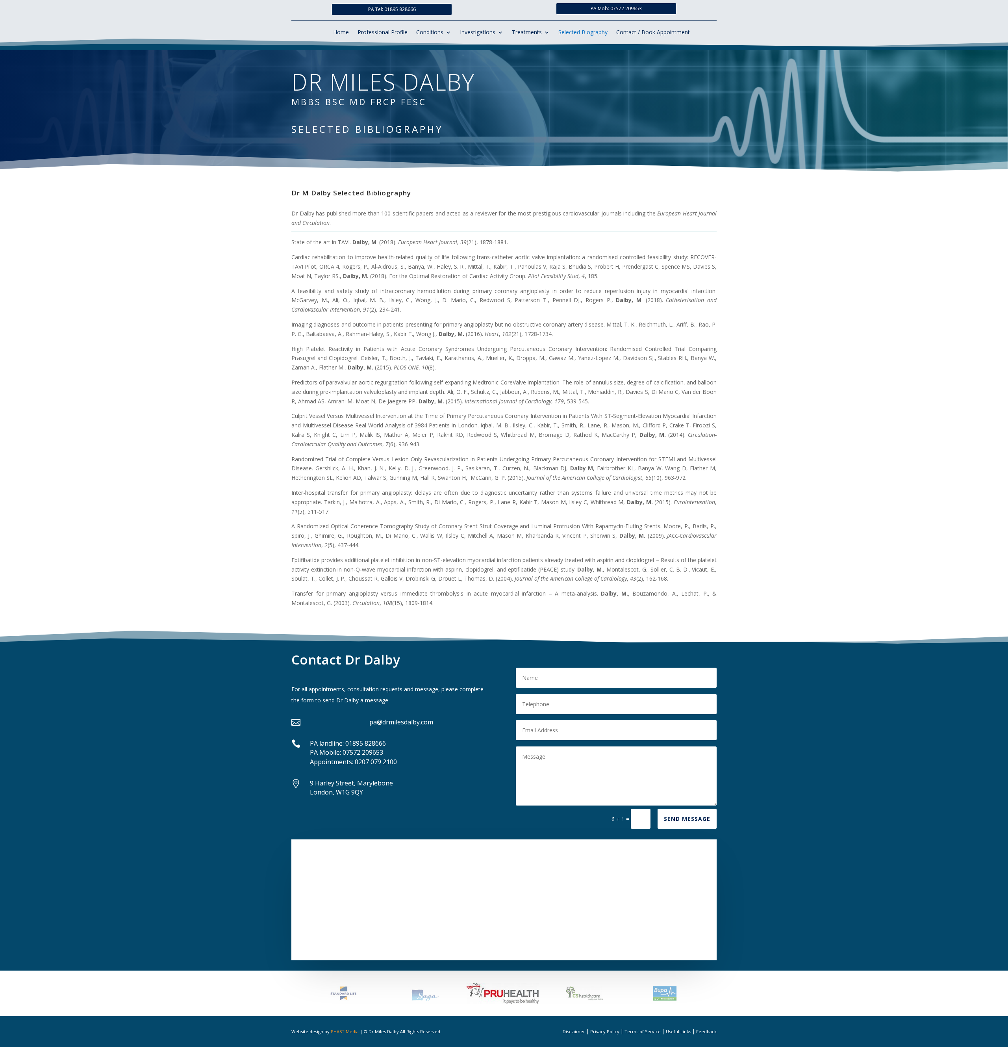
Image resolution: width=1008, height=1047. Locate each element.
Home (341, 33)
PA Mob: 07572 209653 (616, 8)
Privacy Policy (604, 1031)
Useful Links (678, 1031)
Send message (687, 818)
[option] (343, 993)
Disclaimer (574, 1031)
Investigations (477, 33)
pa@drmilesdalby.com (401, 722)
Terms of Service (642, 1031)
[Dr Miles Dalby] (504, 898)
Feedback (706, 1031)
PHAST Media (345, 1031)
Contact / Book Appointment (653, 33)
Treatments (527, 33)
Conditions (429, 33)
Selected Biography (583, 33)
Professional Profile (383, 33)
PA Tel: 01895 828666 (392, 9)
